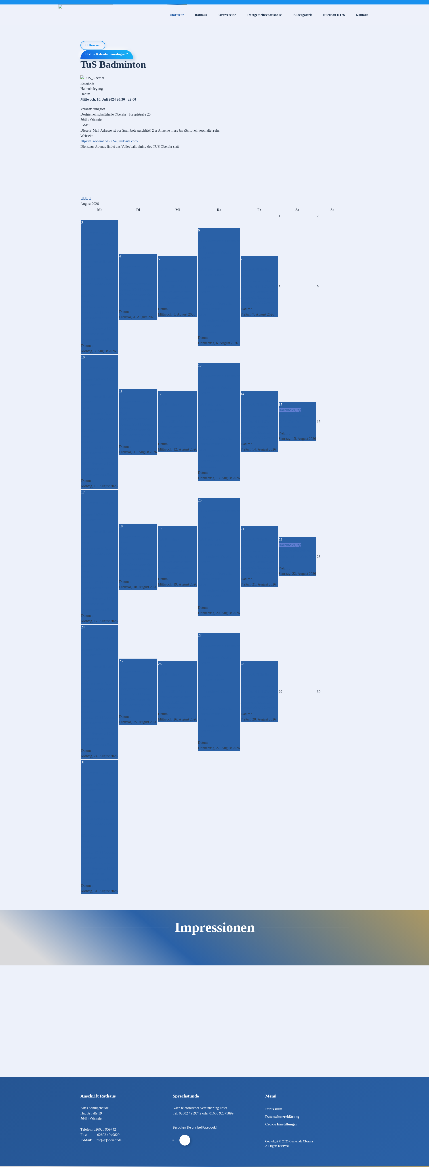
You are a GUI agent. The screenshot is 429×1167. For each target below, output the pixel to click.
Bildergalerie (302, 15)
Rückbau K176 (334, 15)
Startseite (177, 15)
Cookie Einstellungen (281, 1124)
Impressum (273, 1109)
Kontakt (362, 15)
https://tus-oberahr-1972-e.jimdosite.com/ (109, 141)
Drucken (94, 45)
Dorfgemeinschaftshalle (264, 15)
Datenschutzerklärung (282, 1117)
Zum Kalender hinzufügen (107, 54)
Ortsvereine (227, 15)
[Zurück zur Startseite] (85, 14)
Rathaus (201, 15)
